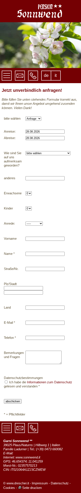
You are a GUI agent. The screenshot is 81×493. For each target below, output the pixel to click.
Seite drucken (32, 488)
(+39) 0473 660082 (49, 449)
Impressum (40, 483)
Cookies (9, 488)
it (56, 75)
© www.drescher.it (16, 483)
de (46, 75)
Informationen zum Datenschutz (49, 382)
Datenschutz (60, 483)
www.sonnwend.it (28, 457)
